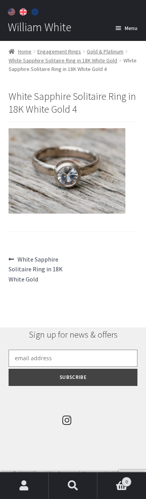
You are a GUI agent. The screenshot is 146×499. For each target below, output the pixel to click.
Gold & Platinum (105, 51)
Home (25, 51)
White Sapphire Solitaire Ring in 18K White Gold (63, 60)
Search (73, 485)
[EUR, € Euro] (35, 11)
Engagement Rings (59, 51)
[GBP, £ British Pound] (24, 11)
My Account (24, 485)
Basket (112, 479)
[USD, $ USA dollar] (12, 11)
